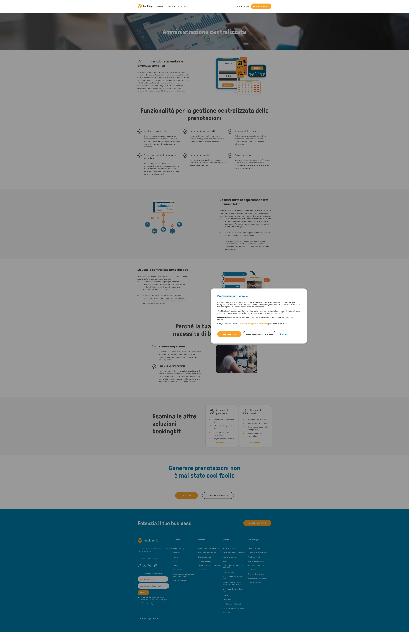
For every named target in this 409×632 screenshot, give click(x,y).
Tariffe (179, 6)
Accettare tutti (229, 334)
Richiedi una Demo (261, 6)
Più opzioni (283, 334)
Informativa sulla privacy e (249, 324)
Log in (246, 6)
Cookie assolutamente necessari (259, 334)
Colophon (264, 324)
